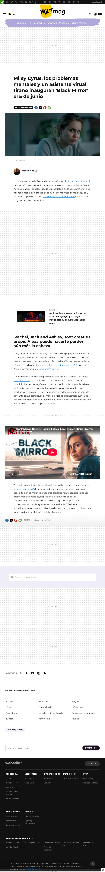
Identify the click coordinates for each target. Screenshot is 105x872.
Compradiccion (13, 825)
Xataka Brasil (12, 847)
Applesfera (11, 787)
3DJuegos (29, 778)
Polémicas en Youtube (83, 713)
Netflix (47, 520)
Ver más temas (15, 730)
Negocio (76, 701)
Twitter (90, 14)
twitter (9, 718)
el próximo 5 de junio (79, 181)
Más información (33, 869)
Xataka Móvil (12, 783)
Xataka (9, 778)
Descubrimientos (58, 23)
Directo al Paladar (71, 778)
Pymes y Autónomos (30, 822)
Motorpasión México (87, 844)
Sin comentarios (25, 108)
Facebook (36, 107)
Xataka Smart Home (12, 792)
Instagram (95, 14)
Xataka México (12, 843)
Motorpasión (87, 778)
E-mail (49, 107)
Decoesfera (11, 821)
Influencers (37, 23)
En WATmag (54, 310)
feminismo (44, 718)
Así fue (9, 701)
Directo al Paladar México (71, 844)
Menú (4, 14)
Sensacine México (52, 843)
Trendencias (11, 816)
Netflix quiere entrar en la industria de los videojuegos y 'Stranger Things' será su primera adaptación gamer (67, 318)
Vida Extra (29, 783)
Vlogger (22, 23)
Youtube (100, 14)
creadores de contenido (51, 713)
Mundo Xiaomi (12, 799)
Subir (90, 764)
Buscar (14, 14)
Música (75, 718)
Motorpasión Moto (90, 783)
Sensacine (48, 778)
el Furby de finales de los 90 (62, 365)
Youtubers (11, 713)
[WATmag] (52, 11)
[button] (29, 170)
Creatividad (79, 23)
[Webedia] (13, 763)
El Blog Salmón (32, 816)
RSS (45, 673)
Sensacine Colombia (48, 848)
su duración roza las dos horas (59, 196)
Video (36, 520)
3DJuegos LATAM (32, 843)
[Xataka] (2, 2)
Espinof (47, 783)
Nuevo (9, 14)
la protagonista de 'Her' (47, 369)
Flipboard (44, 107)
